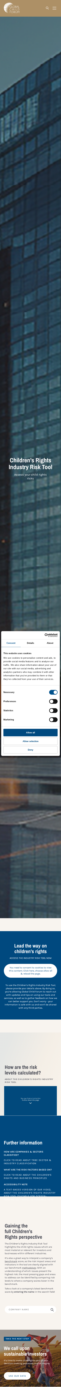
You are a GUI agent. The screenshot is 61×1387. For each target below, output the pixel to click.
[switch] (53, 701)
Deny (30, 750)
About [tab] (50, 643)
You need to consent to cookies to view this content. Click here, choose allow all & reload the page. (30, 970)
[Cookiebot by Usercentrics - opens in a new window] (45, 635)
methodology (29, 1267)
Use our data (17, 1375)
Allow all (30, 732)
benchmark (11, 1261)
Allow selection (30, 741)
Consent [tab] (11, 643)
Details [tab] (30, 643)
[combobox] (30, 1309)
